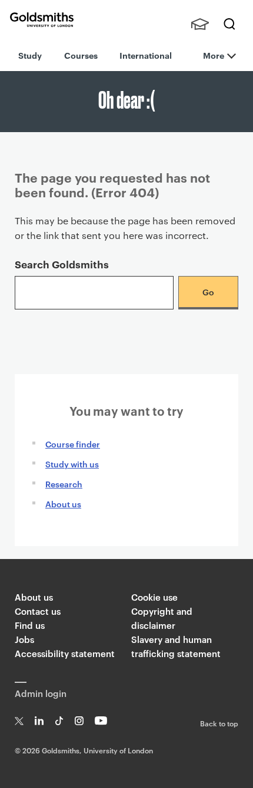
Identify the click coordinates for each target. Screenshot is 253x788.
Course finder (72, 443)
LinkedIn (39, 720)
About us (63, 503)
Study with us (72, 463)
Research (63, 483)
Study (30, 54)
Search (229, 24)
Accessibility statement (65, 653)
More (213, 54)
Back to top (219, 723)
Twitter (19, 720)
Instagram (79, 720)
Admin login (40, 693)
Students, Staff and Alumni (200, 24)
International (145, 54)
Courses (81, 54)
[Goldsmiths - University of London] (41, 19)
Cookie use (154, 597)
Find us (30, 625)
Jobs (24, 639)
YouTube (101, 720)
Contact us (38, 611)
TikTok (59, 720)
